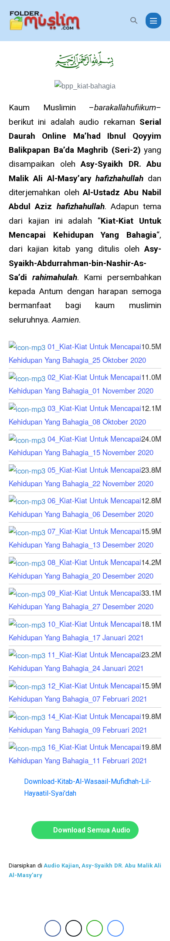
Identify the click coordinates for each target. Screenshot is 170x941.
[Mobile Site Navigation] (153, 20)
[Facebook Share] (52, 928)
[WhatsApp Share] (94, 928)
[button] (133, 20)
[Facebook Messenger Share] (115, 928)
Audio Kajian (61, 865)
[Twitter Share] (73, 928)
